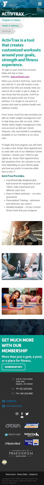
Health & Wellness (10, 25)
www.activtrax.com (20, 76)
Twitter (27, 413)
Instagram (17, 413)
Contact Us (11, 401)
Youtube (22, 417)
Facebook (22, 413)
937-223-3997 (26, 393)
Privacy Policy (22, 474)
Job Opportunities (14, 406)
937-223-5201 (26, 389)
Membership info (13, 367)
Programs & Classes (11, 20)
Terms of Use (11, 474)
